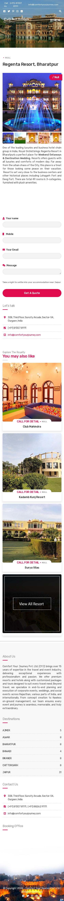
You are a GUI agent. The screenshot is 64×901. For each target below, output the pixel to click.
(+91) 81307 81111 (17, 806)
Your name (12, 218)
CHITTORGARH (10, 765)
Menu (57, 20)
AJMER (6, 730)
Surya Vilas (32, 567)
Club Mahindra (32, 426)
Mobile (9, 234)
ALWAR (6, 737)
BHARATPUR (9, 744)
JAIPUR (6, 772)
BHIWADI (7, 751)
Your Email (12, 249)
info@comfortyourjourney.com (43, 4)
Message (11, 265)
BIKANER (7, 758)
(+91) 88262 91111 (37, 806)
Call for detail (28, 421)
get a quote (32, 293)
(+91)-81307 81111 (16, 4)
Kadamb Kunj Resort (32, 497)
